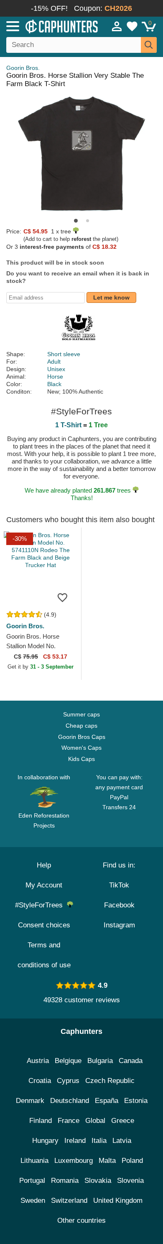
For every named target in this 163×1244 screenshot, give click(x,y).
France (68, 1121)
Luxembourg (73, 1161)
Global (95, 1121)
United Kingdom (118, 1200)
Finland (40, 1121)
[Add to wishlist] (62, 597)
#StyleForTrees (41, 905)
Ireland (75, 1141)
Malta (107, 1161)
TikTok (119, 885)
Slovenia (130, 1181)
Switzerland (69, 1200)
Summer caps (81, 714)
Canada (131, 1061)
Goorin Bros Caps (81, 737)
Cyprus (68, 1081)
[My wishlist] (132, 26)
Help (44, 865)
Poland (132, 1161)
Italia (99, 1141)
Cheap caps (81, 725)
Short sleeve (63, 354)
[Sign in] (117, 26)
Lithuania (34, 1161)
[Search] (149, 45)
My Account (43, 885)
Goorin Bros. (23, 67)
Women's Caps (81, 747)
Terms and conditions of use (44, 955)
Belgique (68, 1061)
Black (54, 384)
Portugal (32, 1181)
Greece (122, 1121)
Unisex (56, 369)
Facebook (119, 905)
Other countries (81, 1220)
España (106, 1101)
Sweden (32, 1200)
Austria (38, 1061)
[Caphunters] (47, 26)
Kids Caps (81, 759)
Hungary (45, 1141)
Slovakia (97, 1181)
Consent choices (44, 925)
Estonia (136, 1101)
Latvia (121, 1141)
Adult (54, 361)
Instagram (119, 925)
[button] (76, 221)
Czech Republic (110, 1081)
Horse (55, 376)
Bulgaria (100, 1061)
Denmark (30, 1101)
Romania (65, 1181)
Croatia (39, 1081)
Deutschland (69, 1101)
